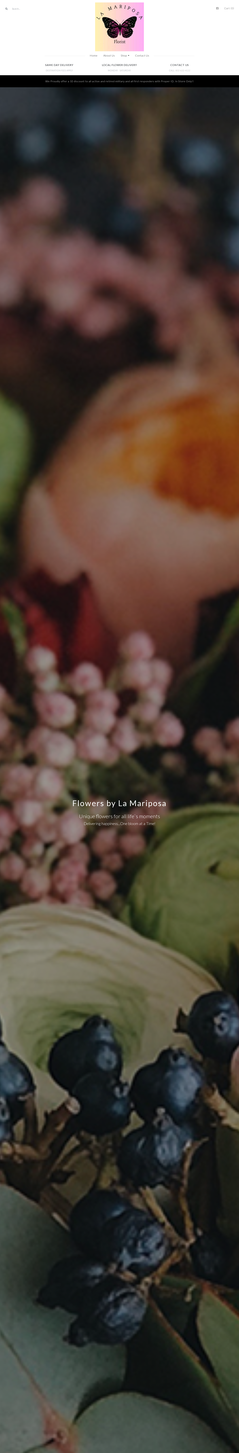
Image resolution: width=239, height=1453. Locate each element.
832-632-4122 (183, 70)
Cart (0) (229, 8)
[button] (125, 55)
